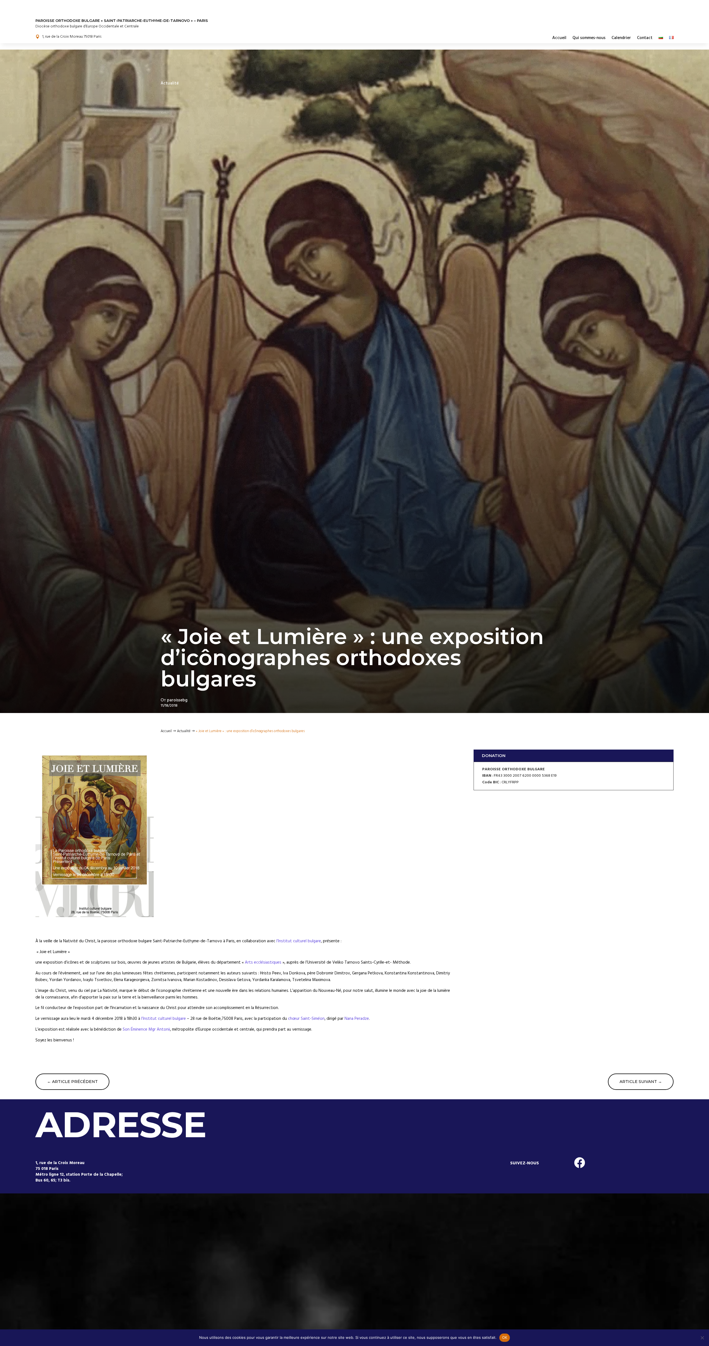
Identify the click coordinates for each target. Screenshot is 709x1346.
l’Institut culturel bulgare (298, 941)
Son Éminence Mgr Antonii (146, 1029)
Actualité (170, 83)
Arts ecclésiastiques (263, 962)
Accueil (559, 38)
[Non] (702, 1337)
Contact (645, 38)
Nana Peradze (357, 1018)
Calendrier (621, 38)
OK (504, 1337)
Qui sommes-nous (588, 38)
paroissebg (177, 700)
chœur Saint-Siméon (306, 1018)
